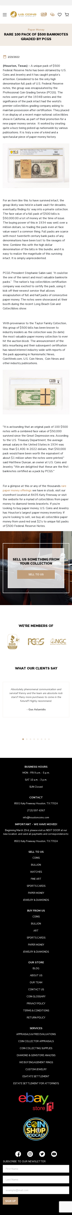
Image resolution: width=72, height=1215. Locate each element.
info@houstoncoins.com (36, 817)
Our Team (36, 982)
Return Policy (36, 1017)
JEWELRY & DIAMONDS (36, 900)
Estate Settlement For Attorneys (36, 1083)
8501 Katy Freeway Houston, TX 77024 (36, 803)
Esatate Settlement (36, 1076)
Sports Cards (36, 886)
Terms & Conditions (36, 1010)
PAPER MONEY (36, 893)
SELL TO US (36, 574)
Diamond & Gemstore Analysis (36, 1055)
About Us (36, 975)
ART (36, 930)
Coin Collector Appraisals (36, 1041)
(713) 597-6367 (36, 810)
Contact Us (36, 989)
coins (36, 858)
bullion (36, 865)
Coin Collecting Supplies (36, 1048)
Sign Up (10, 1201)
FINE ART (36, 879)
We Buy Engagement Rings (36, 1062)
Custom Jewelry (36, 1069)
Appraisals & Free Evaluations (36, 1034)
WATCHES (36, 872)
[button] (23, 739)
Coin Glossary (36, 996)
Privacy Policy (36, 1003)
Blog (36, 968)
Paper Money (36, 29)
